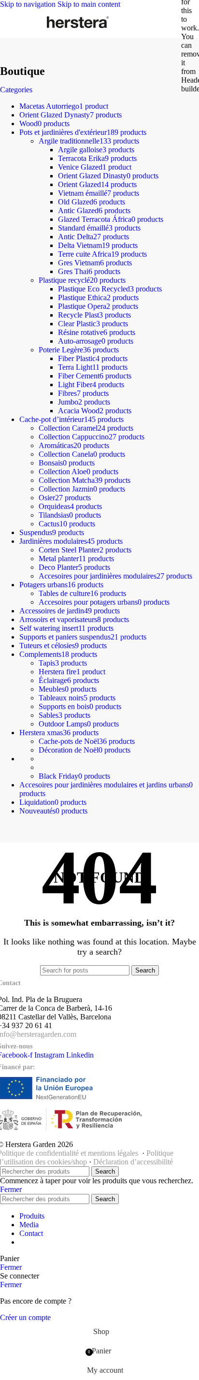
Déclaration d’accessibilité (133, 1162)
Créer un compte (25, 1317)
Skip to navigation (28, 4)
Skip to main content (88, 4)
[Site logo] (78, 28)
